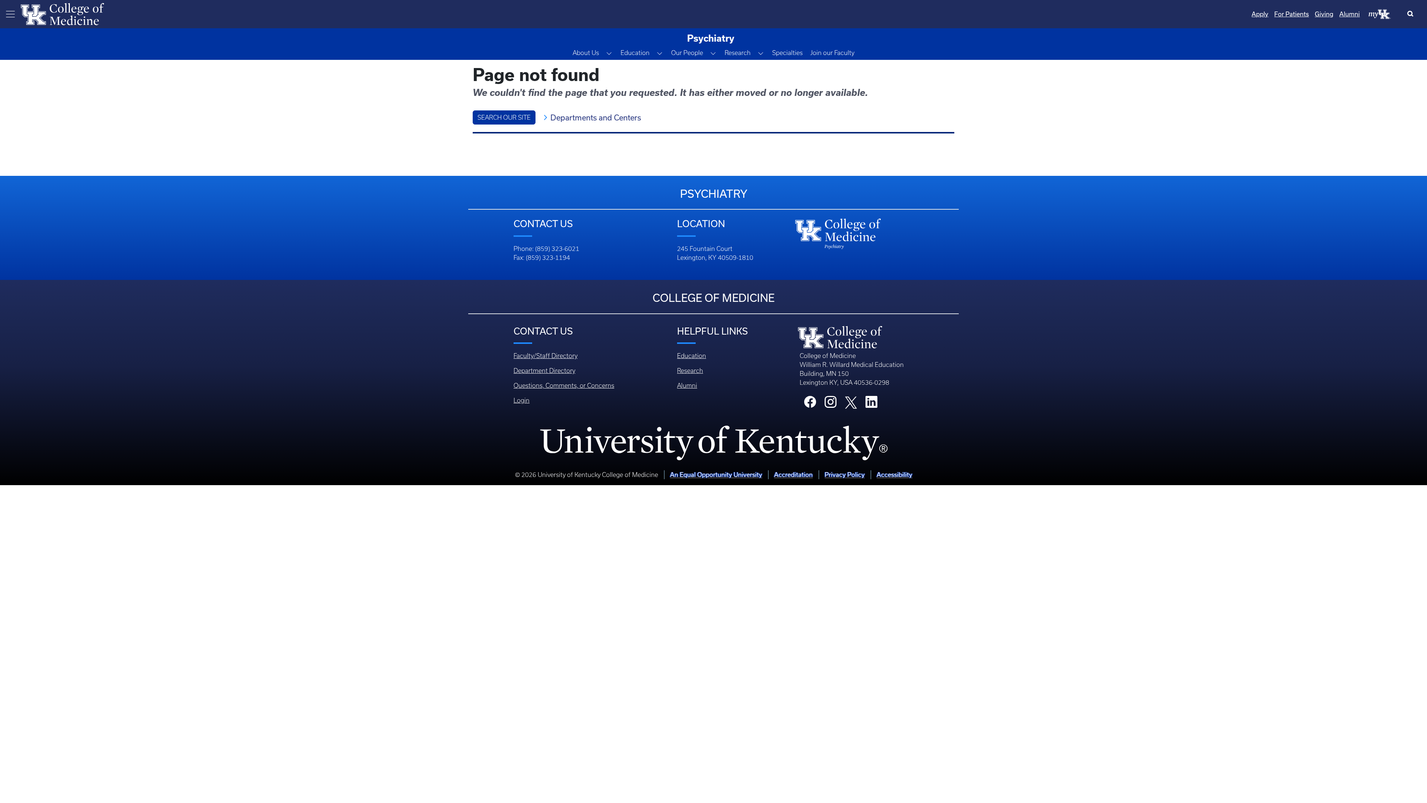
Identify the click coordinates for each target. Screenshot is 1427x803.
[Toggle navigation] (10, 14)
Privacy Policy (845, 474)
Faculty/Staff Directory (545, 355)
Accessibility (894, 474)
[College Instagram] (831, 404)
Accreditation (793, 474)
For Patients (1291, 13)
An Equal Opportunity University (716, 474)
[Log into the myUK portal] (1380, 13)
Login (522, 400)
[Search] (1412, 14)
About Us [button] (586, 52)
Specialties (787, 52)
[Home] (62, 13)
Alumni (1349, 13)
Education (691, 355)
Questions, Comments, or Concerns (564, 385)
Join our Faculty (832, 52)
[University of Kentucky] (713, 443)
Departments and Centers (595, 117)
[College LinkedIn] (871, 404)
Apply (1260, 13)
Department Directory (544, 370)
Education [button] (635, 52)
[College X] (851, 402)
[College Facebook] (810, 404)
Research (690, 370)
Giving (1324, 13)
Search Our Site (504, 117)
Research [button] (738, 52)
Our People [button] (687, 52)
